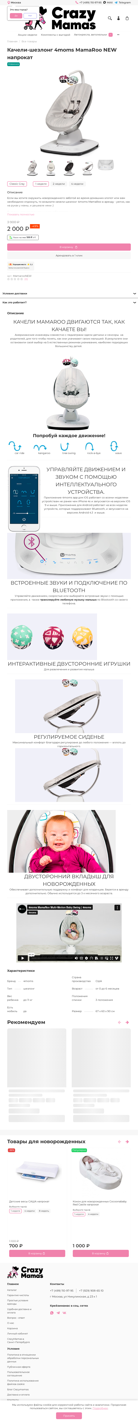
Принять (69, 1415)
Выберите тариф (18, 1207)
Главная (12, 41)
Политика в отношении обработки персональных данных (23, 1358)
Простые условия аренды (17, 1302)
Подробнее (100, 1408)
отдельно (75, 211)
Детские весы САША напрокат (29, 1201)
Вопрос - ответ (16, 1317)
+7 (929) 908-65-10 (91, 1290)
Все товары (29, 41)
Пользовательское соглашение (18, 1374)
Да (16, 16)
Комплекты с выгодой (55, 34)
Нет (30, 16)
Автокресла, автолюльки (90, 34)
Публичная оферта (18, 1367)
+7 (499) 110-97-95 (61, 1290)
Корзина (12, 1328)
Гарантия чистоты (18, 1295)
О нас (10, 1323)
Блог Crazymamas (18, 1389)
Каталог (12, 1290)
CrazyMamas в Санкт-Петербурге (18, 1341)
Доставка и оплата (18, 1394)
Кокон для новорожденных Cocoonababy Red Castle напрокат (100, 1203)
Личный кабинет (17, 1333)
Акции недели (27, 34)
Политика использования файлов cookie (23, 1382)
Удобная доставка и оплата (19, 1311)
